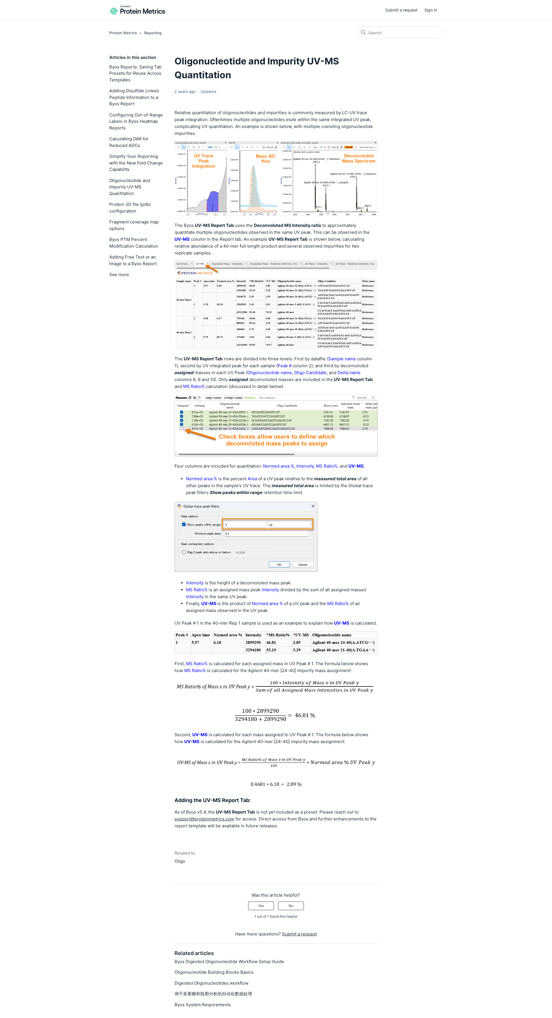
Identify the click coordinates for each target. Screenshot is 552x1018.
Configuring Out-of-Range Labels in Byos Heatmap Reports (136, 121)
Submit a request (401, 9)
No (291, 906)
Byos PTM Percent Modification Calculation (133, 243)
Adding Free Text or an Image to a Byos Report (133, 260)
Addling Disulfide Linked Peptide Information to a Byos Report (134, 97)
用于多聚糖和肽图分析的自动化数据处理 (213, 993)
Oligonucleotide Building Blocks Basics (214, 972)
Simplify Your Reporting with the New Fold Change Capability (136, 163)
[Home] (137, 10)
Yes (261, 906)
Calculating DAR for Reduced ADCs (129, 142)
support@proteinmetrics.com (204, 819)
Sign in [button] (430, 9)
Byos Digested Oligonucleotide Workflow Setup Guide (229, 961)
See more (119, 274)
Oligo (180, 861)
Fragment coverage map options (134, 225)
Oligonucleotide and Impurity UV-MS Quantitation (129, 187)
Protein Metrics (123, 32)
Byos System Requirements (203, 1004)
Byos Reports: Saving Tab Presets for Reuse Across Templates (135, 73)
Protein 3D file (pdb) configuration (130, 208)
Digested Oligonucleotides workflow (211, 983)
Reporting (153, 32)
